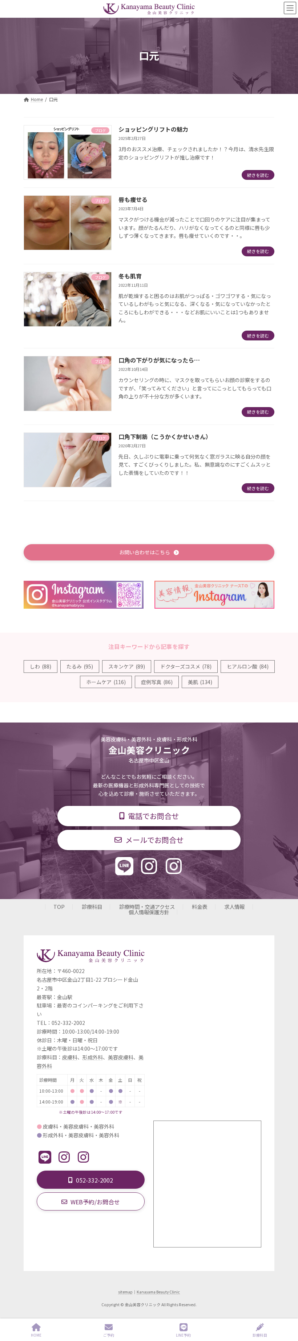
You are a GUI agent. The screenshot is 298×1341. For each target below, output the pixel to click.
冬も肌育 (130, 276)
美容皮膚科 (120, 1057)
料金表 (199, 906)
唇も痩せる (133, 199)
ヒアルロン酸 (248, 666)
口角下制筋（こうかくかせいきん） (165, 436)
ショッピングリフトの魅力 (153, 129)
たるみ (80, 666)
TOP (59, 906)
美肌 (200, 682)
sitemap (125, 1292)
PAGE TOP (286, 1308)
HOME (36, 1334)
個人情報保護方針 (149, 912)
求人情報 (234, 906)
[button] (149, 552)
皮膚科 (69, 1057)
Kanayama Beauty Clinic (158, 1292)
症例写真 (157, 682)
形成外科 (92, 1057)
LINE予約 (183, 1334)
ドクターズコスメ (186, 666)
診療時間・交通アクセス (147, 906)
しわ (40, 666)
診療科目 (92, 906)
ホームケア (106, 682)
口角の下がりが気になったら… (159, 360)
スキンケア (126, 666)
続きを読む (258, 175)
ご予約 (108, 1334)
